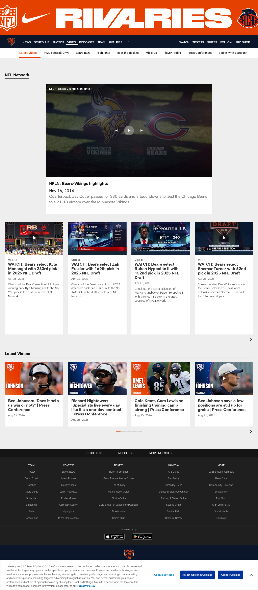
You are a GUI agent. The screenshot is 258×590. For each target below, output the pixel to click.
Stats (31, 511)
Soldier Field (173, 511)
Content (68, 465)
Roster (31, 471)
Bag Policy (173, 478)
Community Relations (221, 484)
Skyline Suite (119, 498)
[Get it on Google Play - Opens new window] (142, 538)
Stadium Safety (173, 518)
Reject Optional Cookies (197, 574)
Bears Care (221, 478)
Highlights (68, 511)
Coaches (31, 484)
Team (31, 465)
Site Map (221, 518)
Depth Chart (31, 478)
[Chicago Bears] (129, 555)
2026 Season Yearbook (221, 471)
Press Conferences (68, 518)
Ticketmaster (119, 511)
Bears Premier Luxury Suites (118, 478)
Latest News (68, 471)
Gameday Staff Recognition (173, 491)
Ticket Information (119, 471)
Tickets (119, 465)
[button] (116, 130)
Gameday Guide (173, 484)
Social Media (221, 511)
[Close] (251, 574)
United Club (118, 518)
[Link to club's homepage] (11, 42)
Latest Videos (68, 484)
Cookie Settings (164, 574)
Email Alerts (221, 491)
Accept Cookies (230, 574)
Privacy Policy (86, 585)
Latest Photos (68, 478)
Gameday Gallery (68, 504)
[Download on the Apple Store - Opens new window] (114, 537)
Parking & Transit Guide (173, 498)
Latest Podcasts (68, 491)
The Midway (118, 484)
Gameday (173, 465)
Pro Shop (221, 498)
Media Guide (31, 491)
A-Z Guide (173, 471)
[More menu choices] (127, 41)
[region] (129, 575)
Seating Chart (173, 504)
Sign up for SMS (221, 504)
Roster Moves (68, 498)
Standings (31, 504)
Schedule (31, 498)
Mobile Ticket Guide (118, 491)
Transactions (31, 518)
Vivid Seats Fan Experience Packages (118, 504)
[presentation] (251, 340)
